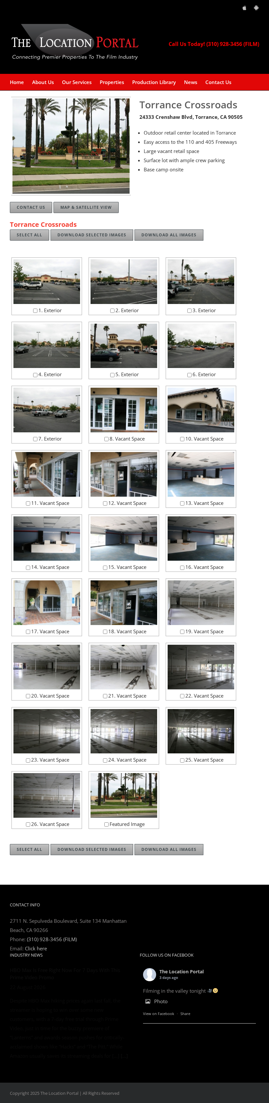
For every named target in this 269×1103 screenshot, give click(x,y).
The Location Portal (181, 971)
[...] (124, 1055)
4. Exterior (50, 374)
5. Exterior (127, 374)
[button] (241, 82)
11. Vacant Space (50, 503)
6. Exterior (204, 374)
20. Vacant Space (50, 695)
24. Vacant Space (127, 759)
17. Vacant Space (50, 631)
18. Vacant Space (127, 631)
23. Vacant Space (50, 759)
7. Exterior (50, 438)
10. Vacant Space (204, 438)
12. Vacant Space (127, 503)
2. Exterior (127, 310)
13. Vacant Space (204, 503)
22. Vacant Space (204, 695)
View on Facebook (158, 1013)
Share (185, 1013)
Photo (161, 1001)
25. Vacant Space (204, 759)
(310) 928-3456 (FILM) (52, 939)
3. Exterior (204, 310)
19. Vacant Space (204, 631)
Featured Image (127, 824)
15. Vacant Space (127, 567)
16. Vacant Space (204, 567)
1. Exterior (50, 310)
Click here (36, 948)
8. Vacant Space (127, 438)
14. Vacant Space (50, 567)
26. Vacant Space (50, 824)
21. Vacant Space (127, 695)
